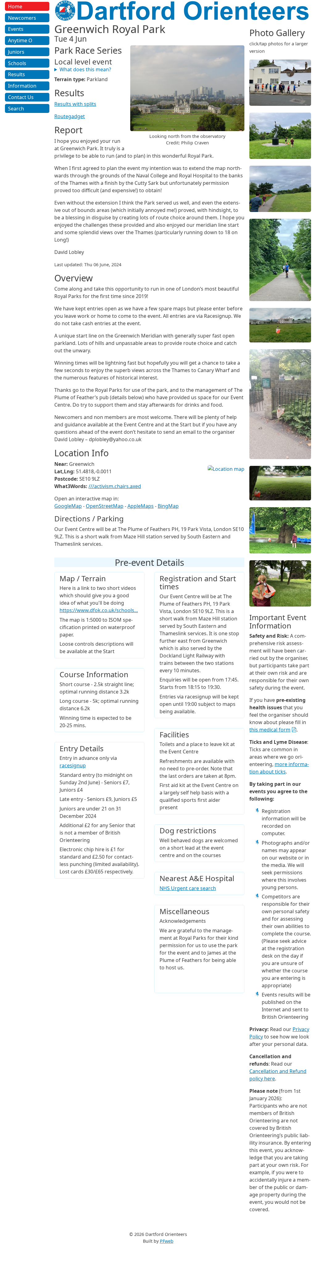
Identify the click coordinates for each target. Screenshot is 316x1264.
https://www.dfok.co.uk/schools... (99, 610)
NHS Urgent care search (188, 888)
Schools (17, 63)
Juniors (16, 51)
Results (16, 74)
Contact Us (21, 97)
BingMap (168, 506)
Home (15, 6)
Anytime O (20, 40)
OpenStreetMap (104, 506)
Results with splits (75, 104)
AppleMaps (140, 506)
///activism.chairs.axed (115, 486)
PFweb (166, 1241)
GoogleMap (68, 506)
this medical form (269, 729)
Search (16, 108)
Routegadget (69, 116)
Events (15, 29)
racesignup (73, 765)
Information (22, 85)
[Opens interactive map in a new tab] (226, 469)
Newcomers (22, 18)
